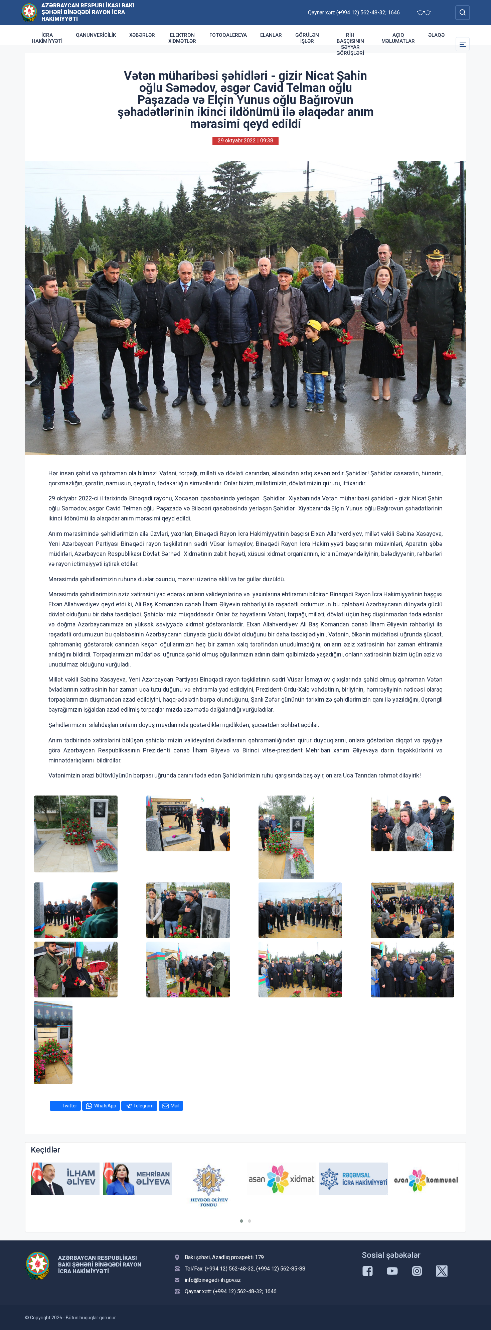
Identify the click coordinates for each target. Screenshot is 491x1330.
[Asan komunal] (353, 1179)
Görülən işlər (307, 38)
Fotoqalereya (228, 35)
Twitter (69, 1105)
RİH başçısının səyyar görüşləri (350, 44)
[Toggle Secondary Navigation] (462, 44)
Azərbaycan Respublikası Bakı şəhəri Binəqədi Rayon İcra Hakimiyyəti (87, 12)
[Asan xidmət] (209, 1179)
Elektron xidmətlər (182, 38)
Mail (175, 1105)
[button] (241, 1221)
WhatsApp (105, 1105)
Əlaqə (436, 35)
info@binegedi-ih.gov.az (213, 1280)
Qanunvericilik (96, 35)
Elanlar (271, 35)
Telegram (143, 1105)
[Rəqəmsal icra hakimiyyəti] (281, 1179)
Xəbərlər (142, 35)
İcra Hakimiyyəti (47, 38)
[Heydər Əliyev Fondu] (137, 1186)
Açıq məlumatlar (398, 38)
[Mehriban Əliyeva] (65, 1179)
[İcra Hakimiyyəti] (29, 12)
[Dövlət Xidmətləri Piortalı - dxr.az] (425, 1180)
